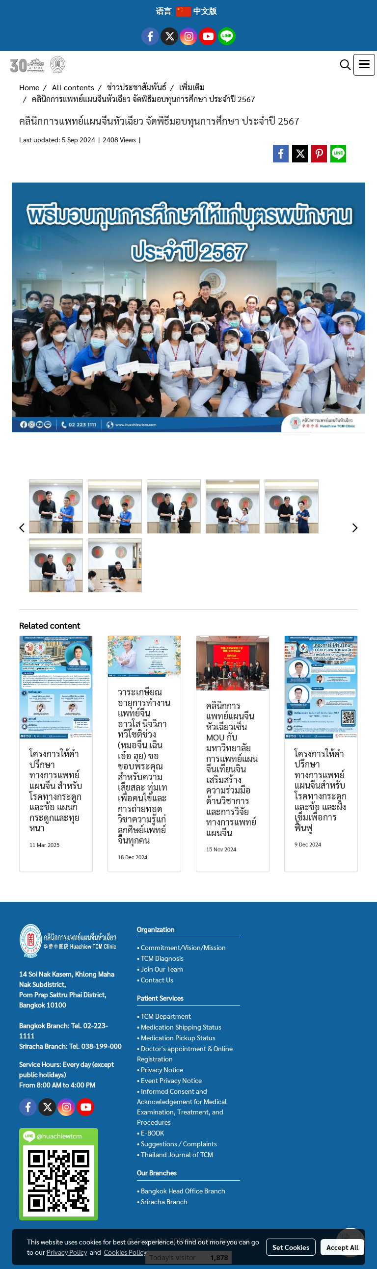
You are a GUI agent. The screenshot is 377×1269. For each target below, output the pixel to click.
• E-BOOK (150, 1132)
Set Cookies (290, 1247)
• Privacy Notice (160, 1069)
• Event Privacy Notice (169, 1080)
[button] (342, 64)
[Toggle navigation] (364, 65)
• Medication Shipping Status (179, 1026)
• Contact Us (155, 979)
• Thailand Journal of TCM (175, 1154)
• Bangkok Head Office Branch (181, 1190)
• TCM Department (164, 1015)
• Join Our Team (160, 968)
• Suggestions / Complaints (177, 1143)
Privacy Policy (67, 1251)
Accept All (342, 1247)
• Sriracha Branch (162, 1201)
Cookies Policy (125, 1251)
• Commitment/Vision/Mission (181, 947)
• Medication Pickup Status (176, 1037)
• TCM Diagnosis (160, 957)
